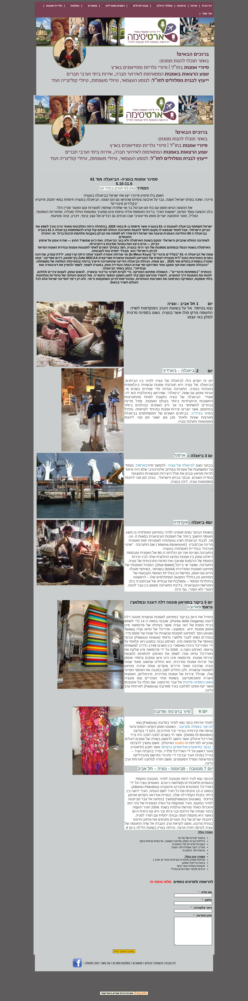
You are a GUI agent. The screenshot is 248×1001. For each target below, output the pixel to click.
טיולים (148, 962)
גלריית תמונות (54, 5)
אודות (194, 5)
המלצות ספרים (121, 962)
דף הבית (207, 5)
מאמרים (137, 962)
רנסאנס (180, 743)
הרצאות (181, 5)
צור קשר (207, 13)
